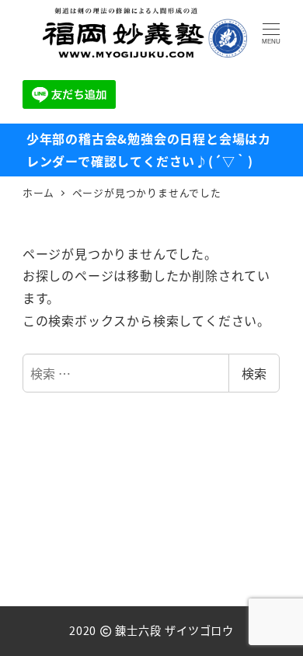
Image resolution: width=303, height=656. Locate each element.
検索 (254, 373)
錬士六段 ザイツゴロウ (174, 630)
